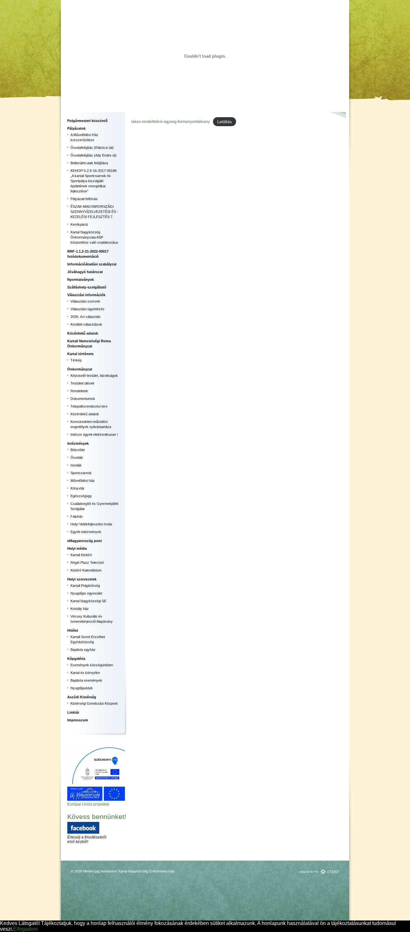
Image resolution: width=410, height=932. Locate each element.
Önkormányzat (79, 369)
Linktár (73, 712)
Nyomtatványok (80, 279)
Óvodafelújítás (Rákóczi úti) (92, 148)
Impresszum (77, 720)
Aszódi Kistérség (81, 697)
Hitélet (72, 630)
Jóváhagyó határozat (85, 272)
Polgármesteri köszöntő (87, 121)
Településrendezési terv (89, 406)
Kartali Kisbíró (81, 555)
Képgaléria (76, 659)
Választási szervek (85, 301)
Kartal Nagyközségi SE (88, 601)
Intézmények (78, 443)
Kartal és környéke (85, 673)
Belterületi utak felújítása (89, 163)
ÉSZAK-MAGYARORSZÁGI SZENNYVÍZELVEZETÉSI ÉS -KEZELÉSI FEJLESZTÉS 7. (94, 212)
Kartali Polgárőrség (85, 586)
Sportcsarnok (81, 473)
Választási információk (86, 295)
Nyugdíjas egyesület (86, 593)
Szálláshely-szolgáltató (86, 287)
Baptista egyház (82, 650)
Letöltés (224, 121)
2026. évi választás (85, 317)
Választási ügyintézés (87, 309)
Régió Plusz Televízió (87, 562)
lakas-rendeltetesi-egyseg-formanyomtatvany (170, 121)
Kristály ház (79, 609)
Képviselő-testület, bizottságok (94, 375)
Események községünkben (91, 665)
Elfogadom (25, 929)
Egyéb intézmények (85, 532)
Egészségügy (81, 496)
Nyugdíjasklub (81, 688)
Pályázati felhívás (84, 199)
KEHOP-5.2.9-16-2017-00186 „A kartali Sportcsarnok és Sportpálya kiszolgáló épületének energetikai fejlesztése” (93, 181)
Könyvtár (77, 488)
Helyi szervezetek (81, 579)
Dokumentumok (82, 399)
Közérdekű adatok (82, 333)
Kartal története (80, 354)
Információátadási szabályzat (92, 264)
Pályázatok (76, 128)
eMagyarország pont (84, 541)
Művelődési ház (82, 480)
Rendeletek (79, 391)
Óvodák (76, 457)
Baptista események (86, 680)
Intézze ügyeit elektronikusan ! (94, 434)
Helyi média (77, 548)
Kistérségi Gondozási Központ (94, 703)
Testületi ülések (82, 383)
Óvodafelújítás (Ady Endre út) (93, 155)
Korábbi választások (86, 324)
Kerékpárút (79, 224)
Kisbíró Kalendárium (86, 570)
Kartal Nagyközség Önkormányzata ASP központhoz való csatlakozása (94, 237)
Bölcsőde (77, 450)
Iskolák (76, 465)
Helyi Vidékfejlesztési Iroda (91, 524)
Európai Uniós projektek (88, 804)
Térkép (76, 360)
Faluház (76, 516)
